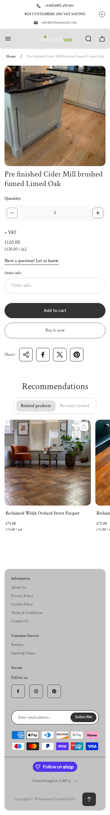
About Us (18, 587)
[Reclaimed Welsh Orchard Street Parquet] (48, 463)
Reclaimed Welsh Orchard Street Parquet (43, 513)
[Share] (26, 354)
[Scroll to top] (89, 799)
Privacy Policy (22, 595)
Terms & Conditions (27, 612)
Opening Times (23, 653)
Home (11, 56)
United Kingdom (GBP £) (51, 781)
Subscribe (83, 717)
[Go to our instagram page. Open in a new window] (36, 691)
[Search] (88, 39)
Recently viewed (74, 406)
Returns (17, 644)
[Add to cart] (84, 426)
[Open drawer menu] (7, 38)
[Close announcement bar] (102, 14)
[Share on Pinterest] (76, 354)
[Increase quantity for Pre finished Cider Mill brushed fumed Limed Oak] (98, 213)
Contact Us (19, 621)
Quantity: (13, 198)
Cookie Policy (22, 604)
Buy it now (55, 330)
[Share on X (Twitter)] (60, 354)
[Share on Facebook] (43, 354)
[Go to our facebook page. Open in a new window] (18, 691)
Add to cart (55, 310)
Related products (36, 406)
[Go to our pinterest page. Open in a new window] (54, 691)
